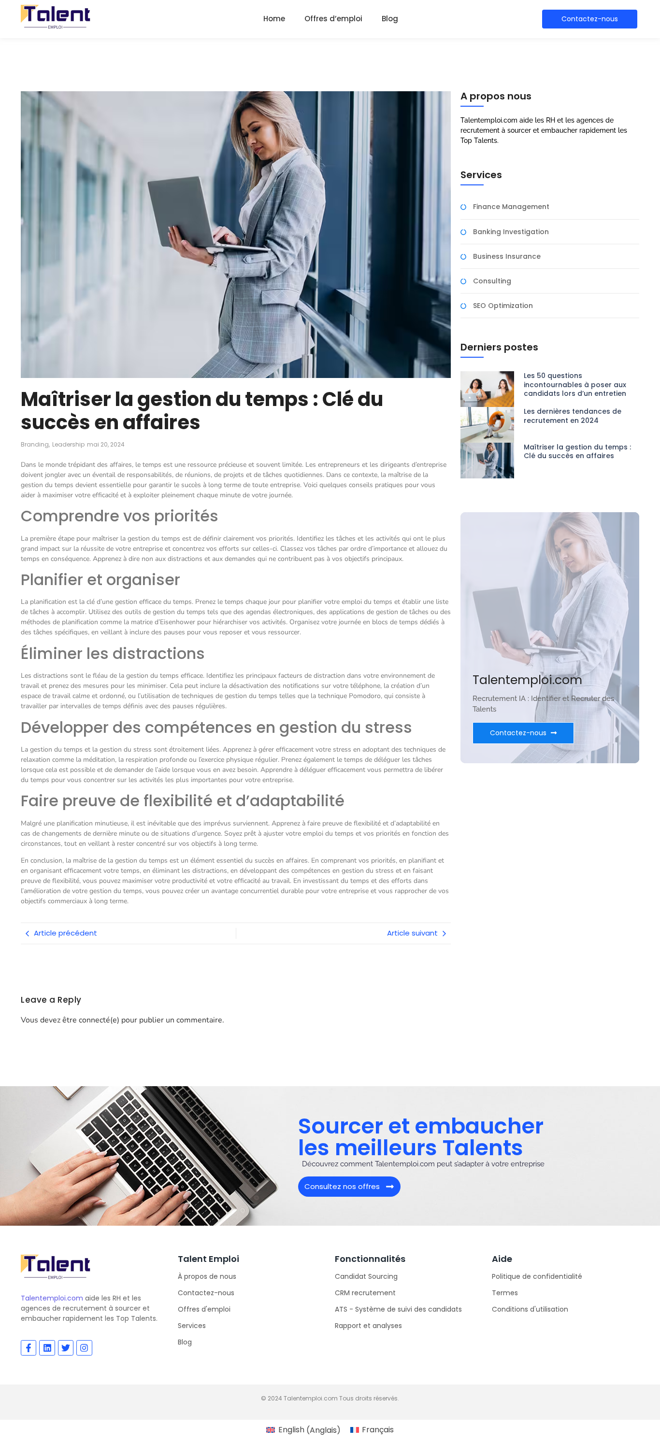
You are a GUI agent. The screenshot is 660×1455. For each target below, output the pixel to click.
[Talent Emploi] (56, 17)
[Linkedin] (47, 1348)
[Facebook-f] (28, 1348)
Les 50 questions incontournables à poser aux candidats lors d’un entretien (575, 384)
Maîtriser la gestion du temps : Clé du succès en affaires (577, 451)
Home (274, 19)
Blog (390, 19)
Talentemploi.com (52, 1298)
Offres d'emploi (204, 1309)
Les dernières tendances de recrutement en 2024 (572, 415)
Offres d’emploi (333, 19)
